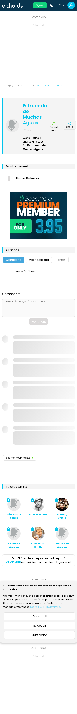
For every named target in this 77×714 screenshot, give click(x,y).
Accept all (40, 616)
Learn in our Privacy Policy (45, 607)
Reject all (39, 626)
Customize (39, 635)
